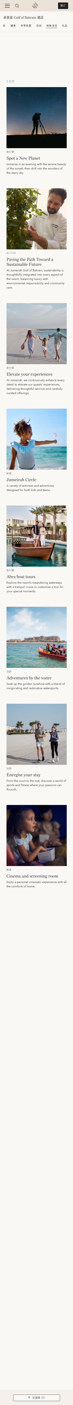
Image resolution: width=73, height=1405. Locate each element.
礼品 (64, 26)
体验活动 (51, 26)
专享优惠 (26, 26)
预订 (63, 5)
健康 (13, 26)
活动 (39, 26)
